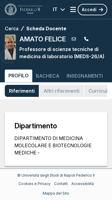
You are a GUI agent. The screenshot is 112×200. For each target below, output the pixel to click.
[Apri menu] (73, 9)
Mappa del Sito (56, 193)
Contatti (61, 183)
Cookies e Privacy (34, 183)
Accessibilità (82, 183)
